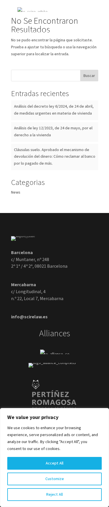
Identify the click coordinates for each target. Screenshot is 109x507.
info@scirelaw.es (29, 317)
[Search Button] (78, 11)
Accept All (54, 463)
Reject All (54, 494)
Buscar (89, 76)
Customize (54, 479)
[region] (54, 457)
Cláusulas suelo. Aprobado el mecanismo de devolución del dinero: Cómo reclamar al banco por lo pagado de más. (54, 157)
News (15, 192)
